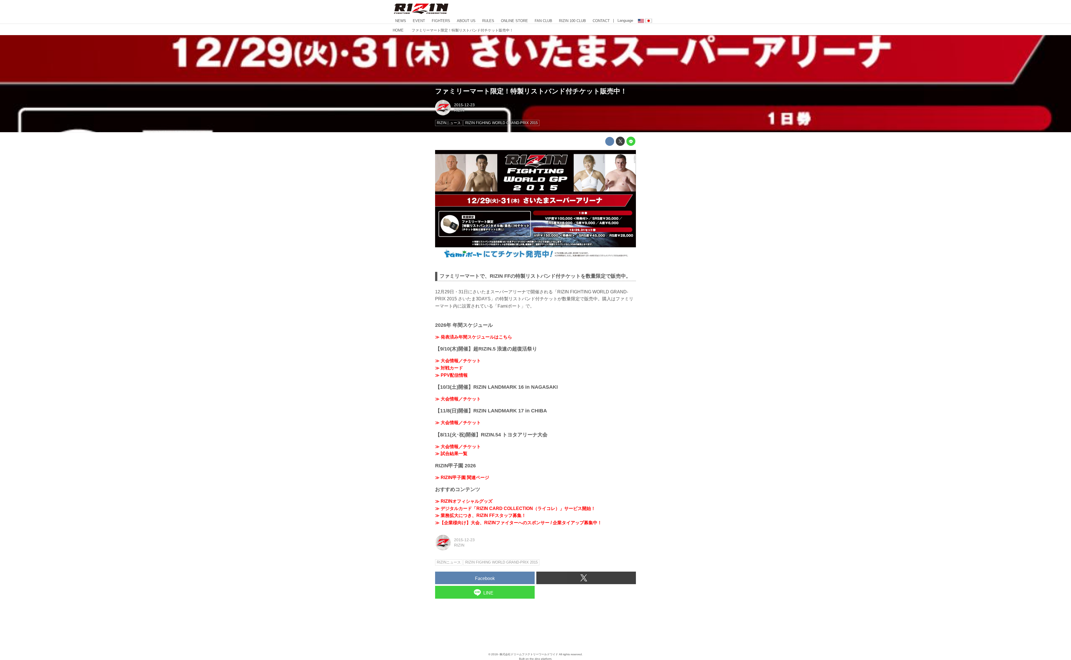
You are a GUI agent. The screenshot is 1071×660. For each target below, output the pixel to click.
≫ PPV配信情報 (451, 375)
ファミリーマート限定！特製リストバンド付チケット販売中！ (531, 91)
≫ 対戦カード (449, 368)
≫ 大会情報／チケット (458, 360)
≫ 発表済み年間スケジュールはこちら (473, 337)
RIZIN (459, 110)
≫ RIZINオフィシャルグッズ (464, 501)
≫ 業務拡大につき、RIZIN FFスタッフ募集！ (480, 515)
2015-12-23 (464, 105)
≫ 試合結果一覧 (451, 453)
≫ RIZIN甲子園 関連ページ (462, 477)
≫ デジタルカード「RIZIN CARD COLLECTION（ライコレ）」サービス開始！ (515, 508)
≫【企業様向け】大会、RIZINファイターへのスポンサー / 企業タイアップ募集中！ (518, 522)
